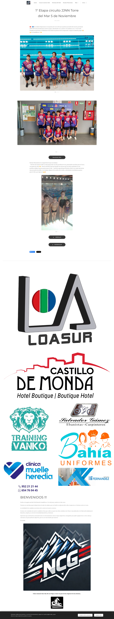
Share (33, 251)
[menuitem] (35, 2)
